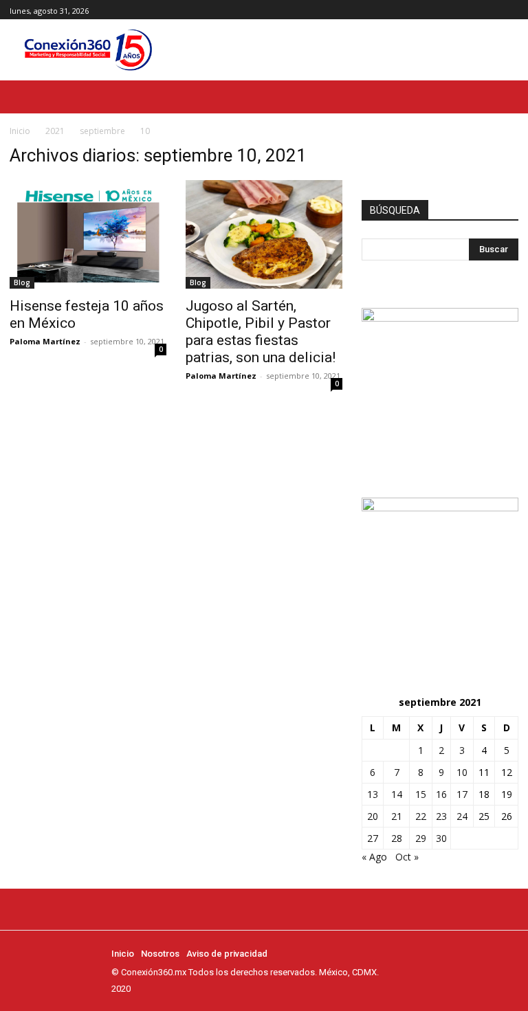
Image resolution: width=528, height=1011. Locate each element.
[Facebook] (479, 10)
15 (420, 794)
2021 (55, 131)
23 (441, 816)
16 (441, 794)
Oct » (407, 856)
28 (396, 838)
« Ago (374, 856)
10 (462, 772)
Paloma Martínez (45, 341)
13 (372, 794)
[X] (510, 10)
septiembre (102, 131)
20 (372, 816)
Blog (22, 282)
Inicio (20, 131)
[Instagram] (495, 10)
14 (396, 794)
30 (441, 838)
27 (372, 838)
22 (420, 816)
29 (420, 838)
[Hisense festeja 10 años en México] (88, 234)
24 (462, 816)
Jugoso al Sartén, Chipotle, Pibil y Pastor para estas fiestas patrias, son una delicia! (261, 332)
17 (462, 794)
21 (396, 816)
